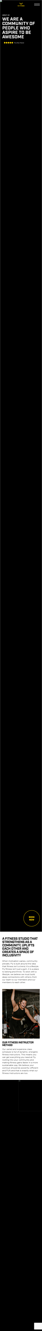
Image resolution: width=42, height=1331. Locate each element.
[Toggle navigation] (37, 4)
